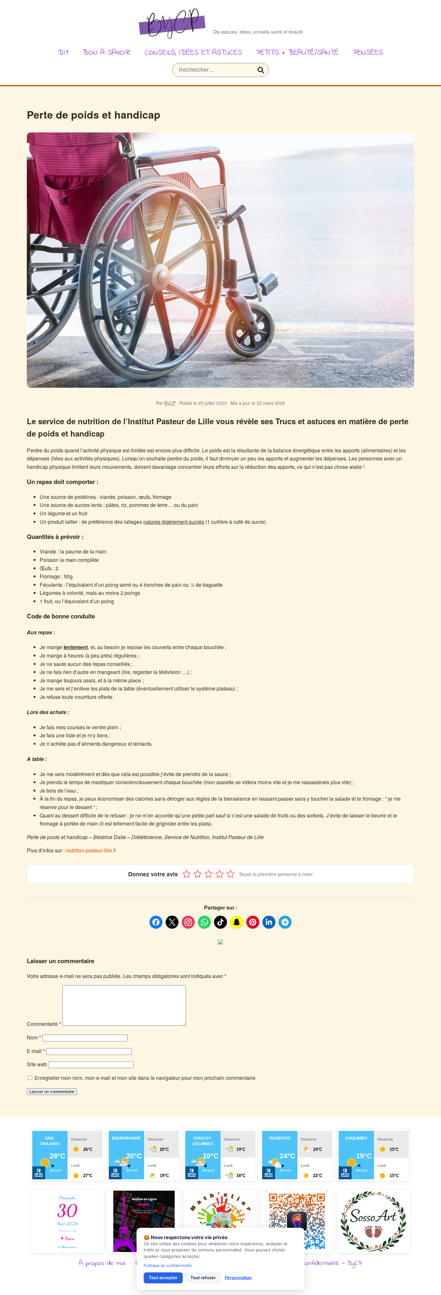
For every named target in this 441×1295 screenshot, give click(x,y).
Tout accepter (163, 1277)
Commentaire (44, 1023)
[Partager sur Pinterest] (252, 922)
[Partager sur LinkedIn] (268, 922)
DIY (63, 52)
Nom (34, 1037)
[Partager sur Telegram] (285, 922)
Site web (37, 1064)
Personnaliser (238, 1277)
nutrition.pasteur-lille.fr (91, 850)
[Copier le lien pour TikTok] (220, 922)
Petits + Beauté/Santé (297, 52)
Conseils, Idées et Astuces (193, 52)
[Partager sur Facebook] (155, 922)
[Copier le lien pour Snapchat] (236, 922)
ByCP (170, 403)
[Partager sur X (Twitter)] (172, 922)
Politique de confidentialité (168, 1265)
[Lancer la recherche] (261, 70)
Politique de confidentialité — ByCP (315, 1263)
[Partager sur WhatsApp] (204, 922)
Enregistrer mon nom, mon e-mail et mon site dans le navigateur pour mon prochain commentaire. (146, 1077)
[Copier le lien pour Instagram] (188, 922)
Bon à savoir (106, 52)
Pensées (368, 52)
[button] (186, 874)
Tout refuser (203, 1277)
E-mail (36, 1051)
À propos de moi (102, 1263)
